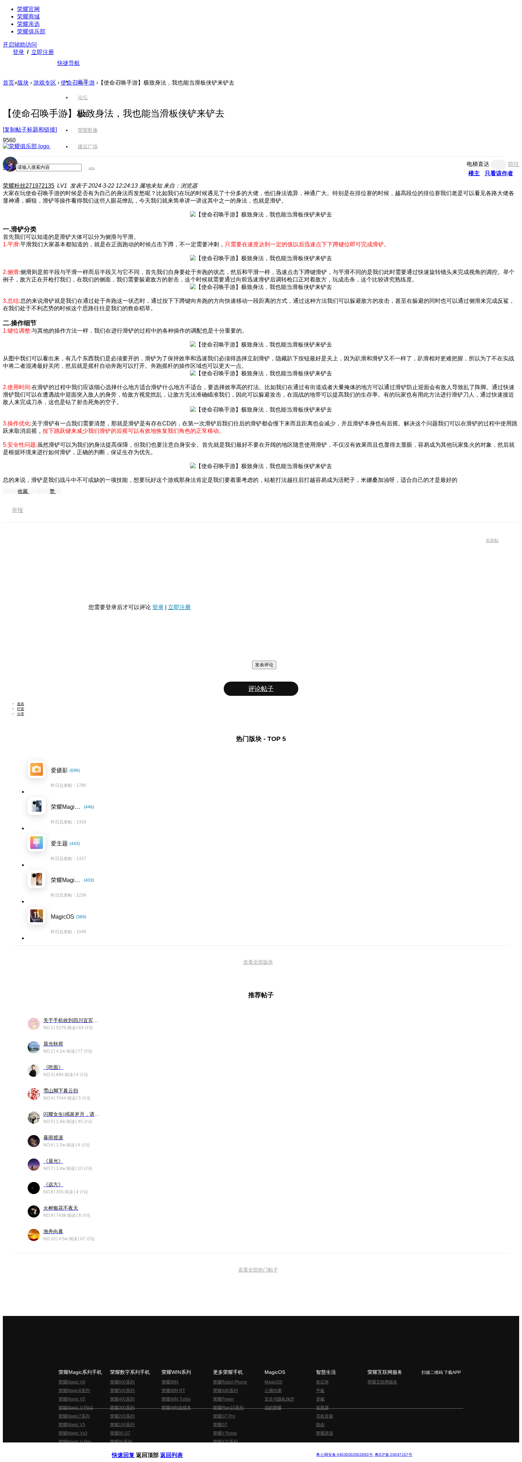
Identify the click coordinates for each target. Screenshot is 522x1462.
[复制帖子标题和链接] (30, 130)
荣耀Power (223, 1399)
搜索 (8, 167)
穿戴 (320, 1399)
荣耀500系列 (122, 1390)
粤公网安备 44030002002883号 (344, 1454)
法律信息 (237, 1449)
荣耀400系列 (122, 1399)
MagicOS (273, 1382)
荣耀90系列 (121, 1441)
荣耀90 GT (120, 1433)
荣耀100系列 (122, 1424)
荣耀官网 (28, 9)
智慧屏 (322, 1407)
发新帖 (492, 540)
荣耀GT (220, 1424)
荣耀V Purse (225, 1433)
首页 (83, 81)
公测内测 (273, 1390)
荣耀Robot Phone (230, 1382)
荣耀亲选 (28, 24)
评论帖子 (261, 688)
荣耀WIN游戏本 (176, 1407)
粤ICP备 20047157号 (393, 1454)
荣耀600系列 (122, 1382)
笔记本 (322, 1382)
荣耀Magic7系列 (74, 1416)
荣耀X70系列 (225, 1441)
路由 (320, 1424)
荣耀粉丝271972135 (28, 186)
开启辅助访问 (20, 45)
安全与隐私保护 (279, 1399)
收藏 (23, 491)
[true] (91, 169)
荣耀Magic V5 (72, 1399)
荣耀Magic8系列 (74, 1390)
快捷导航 (68, 63)
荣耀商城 (28, 17)
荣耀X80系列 (225, 1390)
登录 (18, 52)
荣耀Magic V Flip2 (76, 1407)
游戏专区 (44, 83)
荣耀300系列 (122, 1407)
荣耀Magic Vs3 (73, 1433)
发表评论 (264, 664)
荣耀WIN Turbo (176, 1399)
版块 (23, 83)
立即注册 (42, 52)
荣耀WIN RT (173, 1390)
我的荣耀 (273, 1407)
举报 (17, 510)
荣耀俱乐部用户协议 (130, 1449)
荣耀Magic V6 (72, 1382)
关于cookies (217, 1449)
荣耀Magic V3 (72, 1424)
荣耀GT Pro (224, 1416)
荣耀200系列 (122, 1416)
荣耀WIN (170, 1382)
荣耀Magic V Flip (75, 1441)
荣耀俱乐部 (31, 31)
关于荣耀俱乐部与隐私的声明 (177, 1449)
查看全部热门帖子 (258, 1270)
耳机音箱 (324, 1416)
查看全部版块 (258, 962)
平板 (320, 1390)
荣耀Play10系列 (228, 1407)
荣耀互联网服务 (382, 1382)
